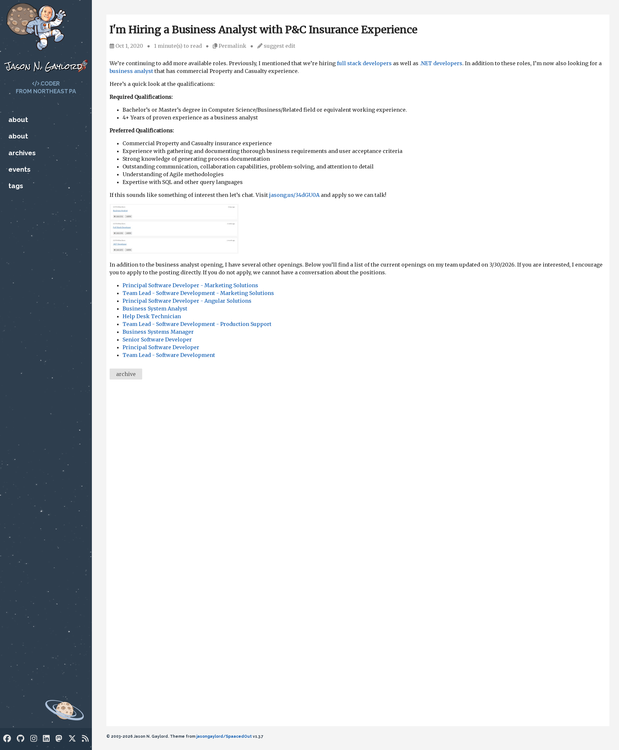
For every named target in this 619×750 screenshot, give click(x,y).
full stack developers (364, 63)
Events (19, 169)
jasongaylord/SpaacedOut (224, 736)
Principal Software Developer (161, 347)
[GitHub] (20, 738)
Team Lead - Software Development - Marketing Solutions (198, 293)
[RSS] (85, 738)
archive (126, 374)
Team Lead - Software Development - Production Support (197, 324)
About (18, 120)
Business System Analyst (155, 308)
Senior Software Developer (157, 339)
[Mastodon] (58, 738)
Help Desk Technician (152, 316)
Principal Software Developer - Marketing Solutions (190, 285)
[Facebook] (7, 738)
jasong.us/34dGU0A (294, 195)
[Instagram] (33, 738)
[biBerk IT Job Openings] (174, 251)
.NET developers (441, 63)
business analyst (131, 71)
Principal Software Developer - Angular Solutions (187, 301)
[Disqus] (358, 473)
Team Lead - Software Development (169, 355)
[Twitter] (72, 738)
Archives (21, 153)
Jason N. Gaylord (43, 66)
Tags (15, 186)
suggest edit (279, 46)
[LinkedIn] (46, 738)
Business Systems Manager (158, 332)
